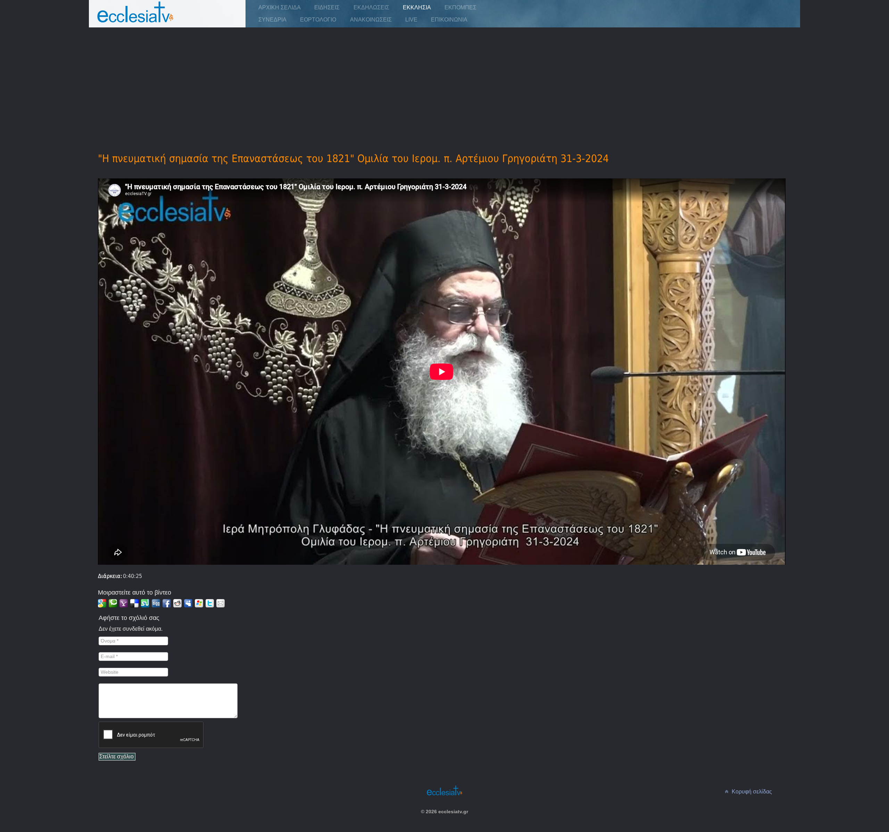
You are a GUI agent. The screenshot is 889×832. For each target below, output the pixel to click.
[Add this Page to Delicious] (134, 603)
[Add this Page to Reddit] (177, 603)
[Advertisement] (444, 80)
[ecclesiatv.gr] (135, 19)
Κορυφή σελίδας (751, 792)
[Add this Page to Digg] (156, 603)
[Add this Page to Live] (199, 603)
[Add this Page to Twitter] (210, 603)
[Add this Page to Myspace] (188, 603)
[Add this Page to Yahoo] (123, 603)
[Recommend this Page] (220, 603)
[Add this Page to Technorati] (113, 603)
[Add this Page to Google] (102, 603)
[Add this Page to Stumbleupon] (145, 603)
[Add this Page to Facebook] (167, 603)
